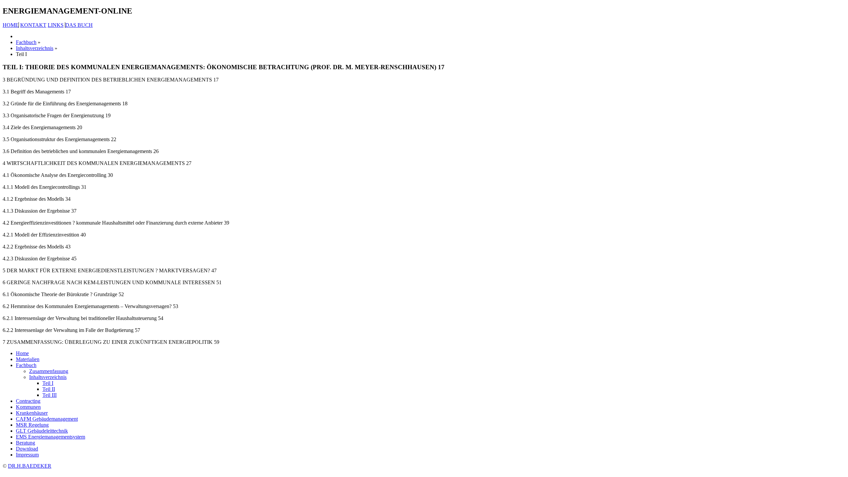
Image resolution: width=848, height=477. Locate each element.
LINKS (56, 25)
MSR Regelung (32, 425)
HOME (11, 25)
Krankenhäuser (32, 413)
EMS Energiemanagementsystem (50, 437)
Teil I (47, 383)
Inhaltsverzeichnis (48, 377)
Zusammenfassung (48, 371)
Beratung (25, 443)
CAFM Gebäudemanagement (47, 419)
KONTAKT (33, 25)
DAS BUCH (79, 25)
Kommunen (28, 407)
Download (27, 448)
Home (22, 353)
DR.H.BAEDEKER (29, 466)
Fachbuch (26, 365)
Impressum (27, 454)
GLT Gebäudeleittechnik (42, 431)
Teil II (48, 389)
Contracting (28, 401)
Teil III (49, 395)
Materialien (27, 359)
